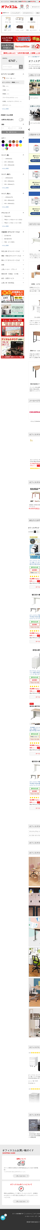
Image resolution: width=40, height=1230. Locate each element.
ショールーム (28, 1213)
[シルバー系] (3, 148)
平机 (6, 86)
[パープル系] (3, 145)
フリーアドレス (19, 22)
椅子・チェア (7, 30)
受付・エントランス (32, 30)
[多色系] (6, 148)
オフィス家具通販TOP (17, 1213)
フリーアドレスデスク (10, 97)
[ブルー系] (20, 141)
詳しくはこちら (21, 1176)
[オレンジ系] (17, 145)
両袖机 (6, 94)
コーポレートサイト (30, 1216)
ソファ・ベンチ (19, 30)
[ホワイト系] (6, 141)
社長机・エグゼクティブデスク (12, 101)
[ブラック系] (3, 141)
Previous (29, 129)
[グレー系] (10, 141)
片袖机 (6, 90)
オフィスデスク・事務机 (10, 82)
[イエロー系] (20, 145)
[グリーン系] (6, 145)
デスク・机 (8, 22)
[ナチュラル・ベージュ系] (17, 141)
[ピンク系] (13, 145)
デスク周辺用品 (31, 22)
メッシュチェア (15, 13)
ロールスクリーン (28, 13)
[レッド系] (10, 145)
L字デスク (7, 105)
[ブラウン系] (13, 141)
